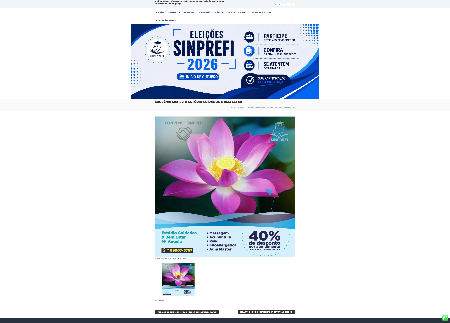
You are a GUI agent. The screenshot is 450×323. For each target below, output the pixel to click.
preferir (183, 258)
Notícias (160, 12)
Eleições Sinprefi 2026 (261, 12)
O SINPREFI (173, 12)
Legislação (219, 12)
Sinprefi (241, 108)
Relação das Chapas (166, 20)
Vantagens (189, 12)
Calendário (204, 12)
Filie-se (231, 12)
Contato (242, 12)
